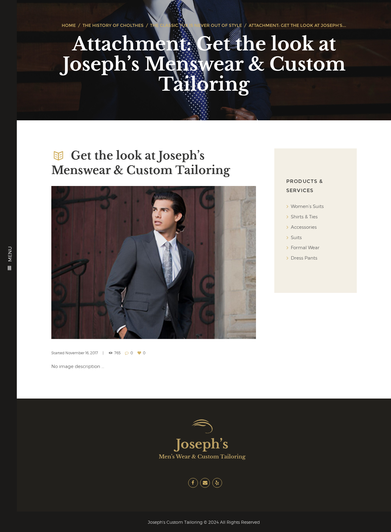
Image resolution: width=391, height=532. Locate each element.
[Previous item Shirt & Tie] (102, 262)
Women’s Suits (307, 206)
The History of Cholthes (113, 25)
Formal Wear (305, 247)
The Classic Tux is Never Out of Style (196, 25)
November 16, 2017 (81, 353)
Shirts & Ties (304, 217)
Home (69, 25)
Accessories (304, 227)
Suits (296, 237)
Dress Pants (304, 258)
